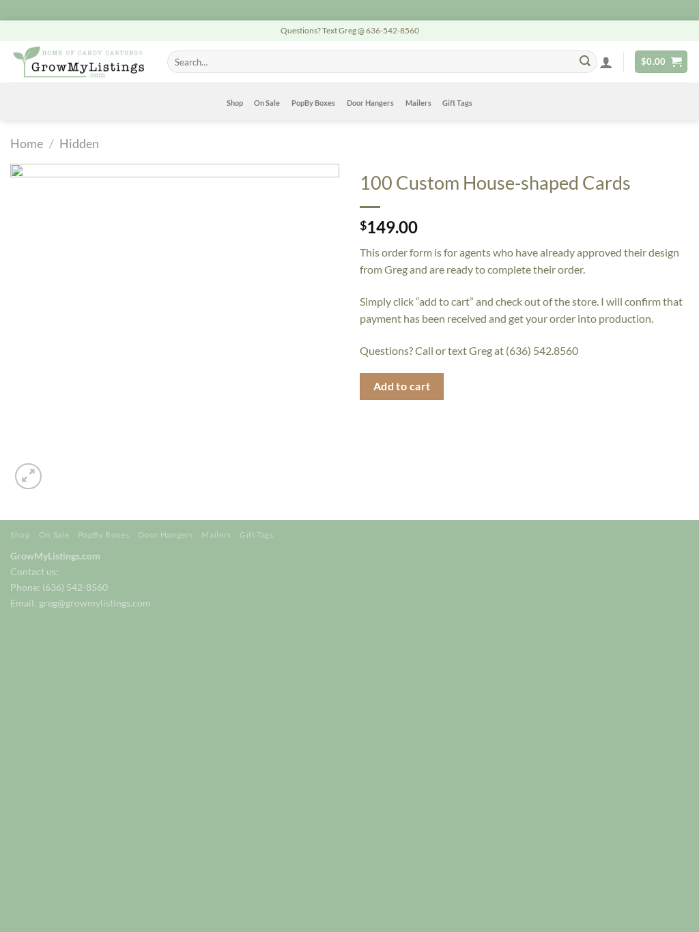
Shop (235, 102)
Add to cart (402, 386)
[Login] (606, 62)
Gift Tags (457, 102)
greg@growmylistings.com (95, 603)
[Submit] (585, 62)
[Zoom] (28, 476)
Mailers (418, 102)
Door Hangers (370, 102)
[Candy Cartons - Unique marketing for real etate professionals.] (78, 61)
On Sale (267, 102)
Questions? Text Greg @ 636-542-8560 (350, 30)
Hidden (79, 143)
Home (26, 143)
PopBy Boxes (313, 102)
